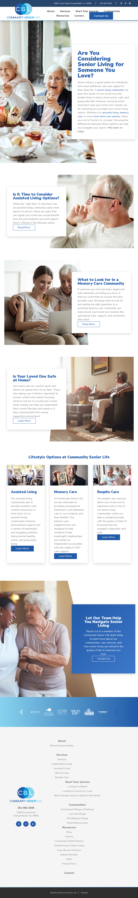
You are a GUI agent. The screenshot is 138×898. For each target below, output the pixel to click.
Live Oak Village (77, 813)
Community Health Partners (69, 841)
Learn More (24, 421)
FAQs (69, 859)
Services (65, 11)
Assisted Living (62, 768)
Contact (69, 873)
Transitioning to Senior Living (69, 845)
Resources (62, 15)
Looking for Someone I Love (77, 791)
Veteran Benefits (69, 854)
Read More (24, 227)
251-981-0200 (106, 3)
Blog (69, 832)
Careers (79, 15)
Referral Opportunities (62, 745)
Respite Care (62, 777)
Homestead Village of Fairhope (77, 809)
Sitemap (84, 892)
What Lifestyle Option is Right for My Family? (77, 795)
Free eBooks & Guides (69, 850)
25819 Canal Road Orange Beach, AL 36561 (73, 3)
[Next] (116, 712)
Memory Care (62, 772)
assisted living (110, 112)
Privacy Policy (69, 863)
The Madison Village (77, 818)
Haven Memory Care (77, 822)
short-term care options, (107, 116)
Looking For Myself (77, 786)
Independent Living (62, 763)
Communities (112, 11)
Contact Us (101, 15)
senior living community (110, 90)
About (51, 11)
